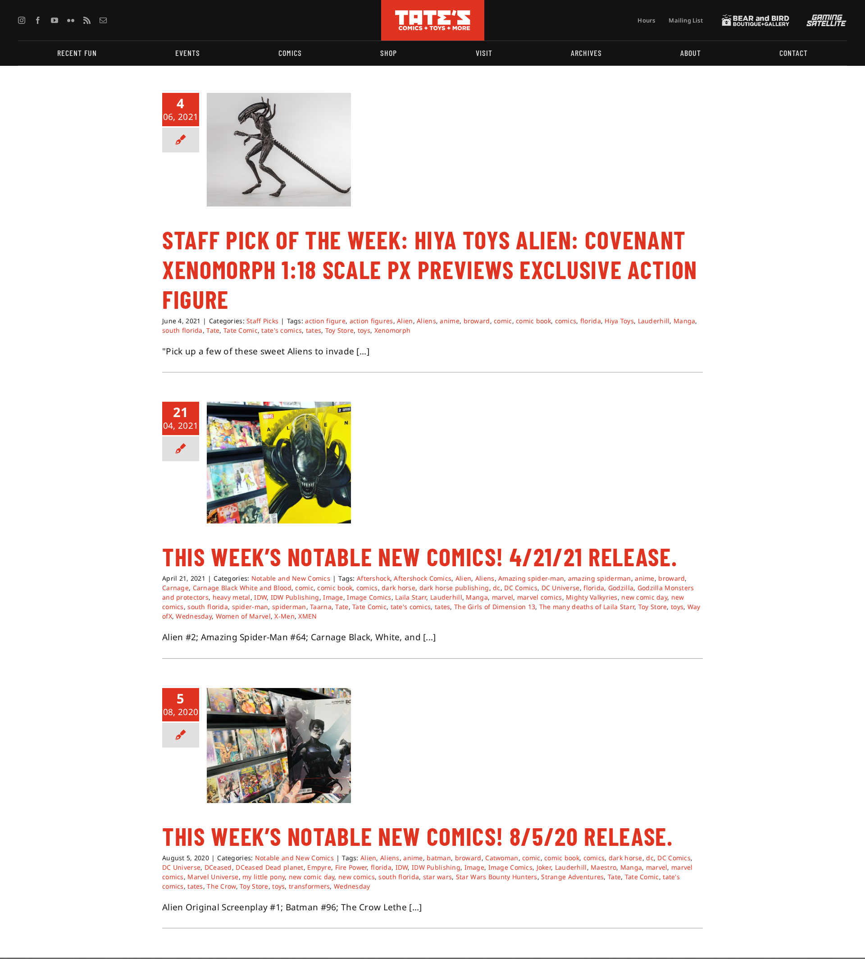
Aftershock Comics (422, 578)
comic (503, 321)
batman (439, 857)
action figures (371, 321)
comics (566, 321)
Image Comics (369, 597)
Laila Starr (410, 597)
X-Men (284, 616)
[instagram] (21, 20)
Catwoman (501, 857)
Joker (544, 867)
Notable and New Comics (290, 578)
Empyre (319, 867)
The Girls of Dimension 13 (494, 606)
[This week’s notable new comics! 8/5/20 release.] (279, 745)
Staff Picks (262, 321)
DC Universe (561, 587)
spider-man (250, 606)
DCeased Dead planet (269, 867)
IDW (260, 597)
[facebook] (37, 20)
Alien (405, 321)
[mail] (103, 20)
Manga (684, 321)
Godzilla (620, 587)
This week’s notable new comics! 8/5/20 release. (417, 836)
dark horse (398, 587)
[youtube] (54, 20)
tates (313, 330)
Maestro (603, 867)
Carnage (175, 587)
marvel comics (539, 597)
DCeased (218, 867)
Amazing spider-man (531, 578)
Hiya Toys (619, 321)
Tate (212, 330)
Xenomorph (392, 330)
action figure (325, 321)
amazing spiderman (599, 578)
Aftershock (373, 578)
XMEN (307, 616)
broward (477, 321)
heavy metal (231, 597)
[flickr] (70, 20)
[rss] (87, 20)
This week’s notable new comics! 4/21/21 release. (419, 556)
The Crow (221, 886)
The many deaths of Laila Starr (587, 606)
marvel (503, 597)
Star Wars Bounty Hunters (496, 876)
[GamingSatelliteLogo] (824, 18)
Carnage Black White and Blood (242, 587)
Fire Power (351, 867)
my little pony (263, 876)
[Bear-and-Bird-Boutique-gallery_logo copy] (755, 18)
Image (333, 597)
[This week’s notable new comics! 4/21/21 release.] (279, 462)
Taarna (321, 606)
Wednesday (194, 616)
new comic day (644, 597)
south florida (182, 330)
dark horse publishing (454, 587)
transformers (309, 886)
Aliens (426, 321)
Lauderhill (654, 321)
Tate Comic (240, 330)
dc (497, 587)
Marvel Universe (212, 876)
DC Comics (520, 587)
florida (590, 321)
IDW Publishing (295, 597)
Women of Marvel (243, 616)
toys (364, 330)
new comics (356, 876)
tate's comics (281, 330)
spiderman (289, 606)
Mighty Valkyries (592, 597)
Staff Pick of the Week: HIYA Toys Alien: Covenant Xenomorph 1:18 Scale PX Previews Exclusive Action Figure (429, 269)
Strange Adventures (572, 876)
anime (449, 321)
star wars (437, 876)
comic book (533, 321)
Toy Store (339, 330)
